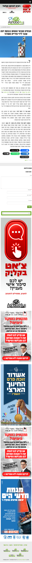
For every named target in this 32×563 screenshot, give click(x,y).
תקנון (10, 545)
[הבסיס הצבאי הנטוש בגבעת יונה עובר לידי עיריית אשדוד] (16, 46)
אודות (25, 545)
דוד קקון (26, 160)
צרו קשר (5, 545)
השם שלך (29, 189)
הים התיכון (6, 92)
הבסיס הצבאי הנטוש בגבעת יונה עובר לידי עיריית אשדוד (16, 32)
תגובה (31, 175)
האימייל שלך (29, 195)
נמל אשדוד (24, 92)
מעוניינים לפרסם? (18, 545)
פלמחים (17, 92)
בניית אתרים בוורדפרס (22, 559)
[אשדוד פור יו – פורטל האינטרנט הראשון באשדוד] (16, 19)
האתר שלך (30, 200)
